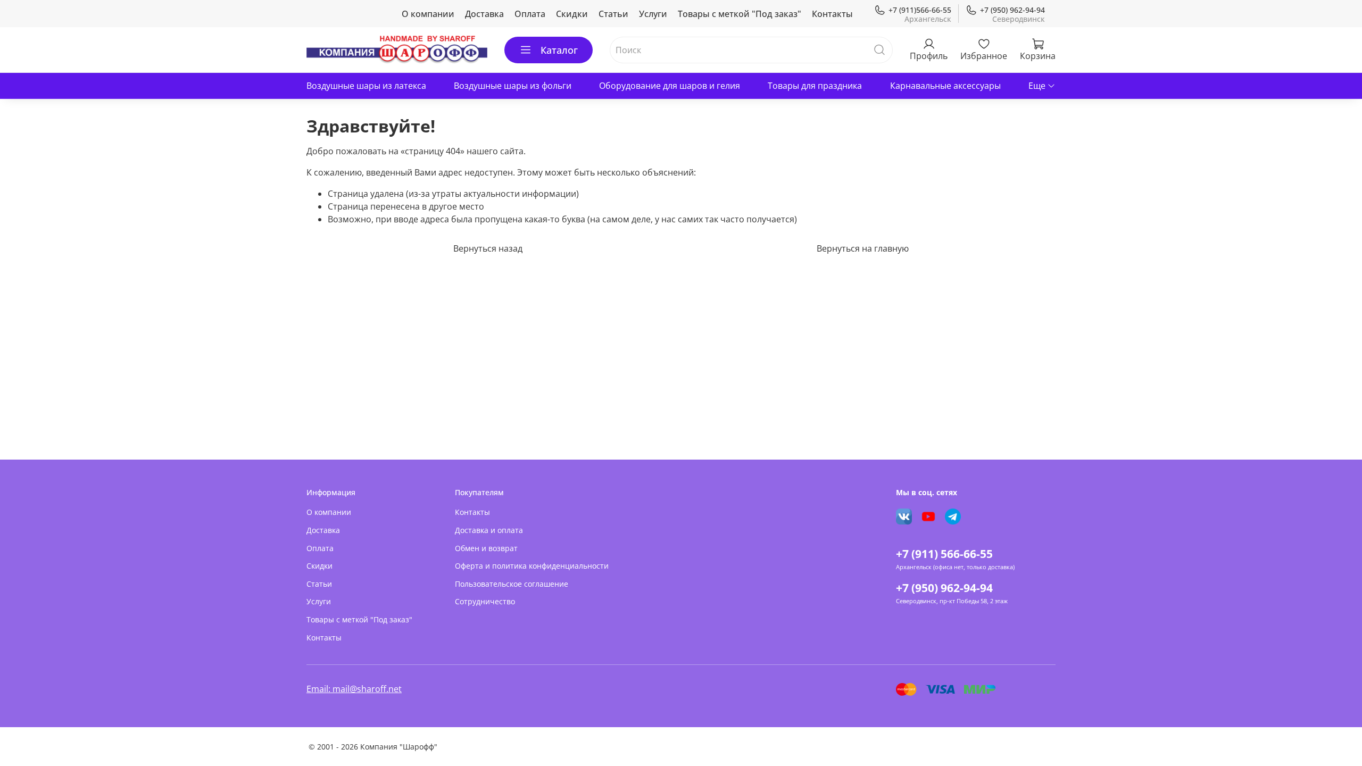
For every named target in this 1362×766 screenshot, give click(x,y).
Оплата (529, 14)
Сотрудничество (485, 601)
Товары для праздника (815, 85)
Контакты (832, 14)
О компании (428, 14)
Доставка (484, 14)
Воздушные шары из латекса (366, 85)
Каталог (559, 50)
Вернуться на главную (863, 248)
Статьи (613, 14)
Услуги (653, 14)
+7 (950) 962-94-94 (1012, 10)
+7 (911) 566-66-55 (944, 553)
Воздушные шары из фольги (512, 85)
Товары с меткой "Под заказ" (739, 14)
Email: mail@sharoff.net (354, 689)
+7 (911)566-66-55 (919, 10)
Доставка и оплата (489, 530)
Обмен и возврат (486, 548)
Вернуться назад (487, 248)
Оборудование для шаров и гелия (669, 85)
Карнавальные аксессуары (945, 85)
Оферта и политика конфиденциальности (532, 566)
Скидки (572, 14)
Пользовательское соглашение (511, 584)
